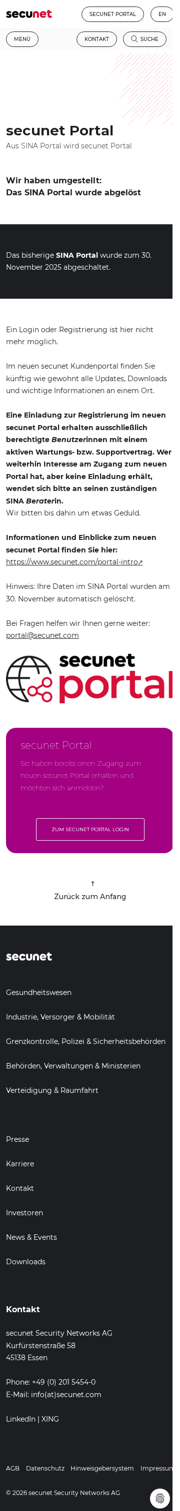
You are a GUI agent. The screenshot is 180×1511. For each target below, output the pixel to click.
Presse (17, 1139)
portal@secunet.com (42, 635)
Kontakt (96, 39)
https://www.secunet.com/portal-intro (72, 561)
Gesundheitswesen (39, 992)
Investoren (24, 1212)
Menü (22, 39)
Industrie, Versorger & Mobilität (60, 1016)
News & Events (31, 1237)
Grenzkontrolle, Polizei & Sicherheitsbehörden (86, 1041)
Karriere (20, 1163)
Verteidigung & (33, 1090)
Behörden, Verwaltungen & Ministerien (73, 1065)
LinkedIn (21, 1419)
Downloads (26, 1261)
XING (50, 1419)
